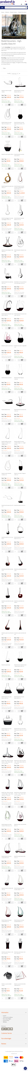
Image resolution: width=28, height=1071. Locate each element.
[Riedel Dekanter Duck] (8, 401)
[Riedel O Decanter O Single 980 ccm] (20, 337)
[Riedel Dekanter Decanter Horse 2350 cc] (20, 146)
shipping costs (5, 99)
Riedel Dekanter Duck (6, 409)
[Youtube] (8, 1028)
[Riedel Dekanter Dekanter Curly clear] (20, 242)
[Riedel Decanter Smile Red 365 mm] (20, 625)
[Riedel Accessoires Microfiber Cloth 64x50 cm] (20, 976)
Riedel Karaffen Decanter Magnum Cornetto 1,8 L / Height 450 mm (6, 443)
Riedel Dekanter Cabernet (6, 377)
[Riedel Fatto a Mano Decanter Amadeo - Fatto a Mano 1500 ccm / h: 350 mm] (20, 784)
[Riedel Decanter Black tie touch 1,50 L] (20, 561)
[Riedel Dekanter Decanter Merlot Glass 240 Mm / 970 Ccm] (20, 114)
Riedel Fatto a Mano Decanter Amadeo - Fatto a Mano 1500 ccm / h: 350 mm (20, 794)
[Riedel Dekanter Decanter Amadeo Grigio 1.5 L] (20, 880)
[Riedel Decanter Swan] (8, 656)
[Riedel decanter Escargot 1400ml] (8, 82)
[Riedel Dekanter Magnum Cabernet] (20, 369)
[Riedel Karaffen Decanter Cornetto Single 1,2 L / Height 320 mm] (20, 433)
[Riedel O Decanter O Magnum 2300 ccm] (20, 465)
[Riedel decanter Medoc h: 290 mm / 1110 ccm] (8, 944)
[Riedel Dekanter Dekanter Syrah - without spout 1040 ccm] (20, 656)
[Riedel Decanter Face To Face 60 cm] (8, 529)
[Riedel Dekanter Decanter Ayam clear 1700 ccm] (20, 305)
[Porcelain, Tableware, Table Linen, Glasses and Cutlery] (8, 2)
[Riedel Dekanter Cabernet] (8, 369)
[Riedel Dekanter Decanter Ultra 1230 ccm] (20, 401)
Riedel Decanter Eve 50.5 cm (19, 505)
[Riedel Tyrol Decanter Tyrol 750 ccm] (8, 497)
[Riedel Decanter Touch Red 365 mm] (8, 625)
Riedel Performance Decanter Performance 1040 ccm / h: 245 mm (20, 730)
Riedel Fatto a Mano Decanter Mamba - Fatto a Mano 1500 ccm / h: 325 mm (7, 762)
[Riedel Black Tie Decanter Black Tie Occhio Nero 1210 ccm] (20, 273)
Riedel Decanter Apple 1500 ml (7, 154)
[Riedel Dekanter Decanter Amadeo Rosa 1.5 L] (8, 912)
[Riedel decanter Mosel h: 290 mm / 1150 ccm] (20, 944)
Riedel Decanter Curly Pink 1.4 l (7, 345)
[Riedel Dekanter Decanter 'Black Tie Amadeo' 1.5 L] (8, 114)
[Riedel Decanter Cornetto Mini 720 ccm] (8, 880)
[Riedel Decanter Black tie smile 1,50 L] (8, 593)
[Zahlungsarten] (14, 1061)
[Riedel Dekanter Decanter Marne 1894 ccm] (20, 688)
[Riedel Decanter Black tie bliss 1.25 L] (8, 561)
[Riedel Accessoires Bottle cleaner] (8, 976)
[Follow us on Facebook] (5, 1028)
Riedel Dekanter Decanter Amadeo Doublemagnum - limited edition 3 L (19, 188)
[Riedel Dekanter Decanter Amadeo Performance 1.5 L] (8, 816)
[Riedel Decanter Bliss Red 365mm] (20, 593)
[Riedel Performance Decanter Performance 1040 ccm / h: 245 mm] (20, 720)
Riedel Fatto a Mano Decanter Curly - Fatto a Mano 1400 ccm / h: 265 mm (20, 762)
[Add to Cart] (9, 105)
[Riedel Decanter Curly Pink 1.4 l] (8, 337)
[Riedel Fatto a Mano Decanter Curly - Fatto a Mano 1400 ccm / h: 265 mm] (20, 752)
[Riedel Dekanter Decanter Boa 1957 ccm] (8, 273)
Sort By (9, 73)
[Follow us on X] (2, 1028)
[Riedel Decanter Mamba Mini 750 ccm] (20, 848)
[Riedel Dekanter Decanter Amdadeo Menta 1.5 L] (20, 912)
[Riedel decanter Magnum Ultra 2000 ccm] (8, 242)
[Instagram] (11, 1028)
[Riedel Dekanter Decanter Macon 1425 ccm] (8, 688)
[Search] (26, 7)
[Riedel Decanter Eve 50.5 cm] (20, 497)
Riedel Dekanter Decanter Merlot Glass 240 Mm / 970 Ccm (19, 124)
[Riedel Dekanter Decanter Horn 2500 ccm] (8, 178)
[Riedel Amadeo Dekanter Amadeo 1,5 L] (8, 465)
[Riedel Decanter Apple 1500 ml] (8, 146)
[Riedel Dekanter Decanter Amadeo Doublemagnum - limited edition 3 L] (20, 178)
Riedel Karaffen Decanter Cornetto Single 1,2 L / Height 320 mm (19, 443)
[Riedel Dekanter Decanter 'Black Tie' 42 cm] (20, 529)
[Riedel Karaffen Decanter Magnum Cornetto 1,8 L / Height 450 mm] (8, 433)
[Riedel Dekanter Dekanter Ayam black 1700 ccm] (8, 305)
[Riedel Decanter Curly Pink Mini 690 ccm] (20, 816)
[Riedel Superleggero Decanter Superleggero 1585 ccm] (8, 210)
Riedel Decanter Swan (6, 664)
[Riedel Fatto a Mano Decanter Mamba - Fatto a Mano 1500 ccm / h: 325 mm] (8, 752)
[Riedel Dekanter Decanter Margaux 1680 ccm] (8, 720)
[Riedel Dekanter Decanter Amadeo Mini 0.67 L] (8, 848)
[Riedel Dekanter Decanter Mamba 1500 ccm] (20, 82)
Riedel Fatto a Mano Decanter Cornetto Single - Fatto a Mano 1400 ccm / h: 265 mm (7, 794)
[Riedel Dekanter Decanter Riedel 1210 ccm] (20, 210)
